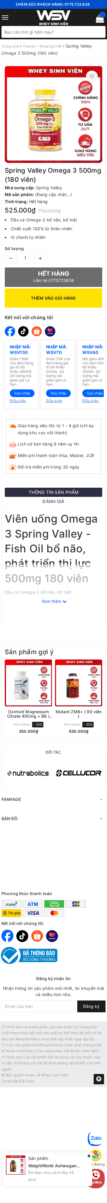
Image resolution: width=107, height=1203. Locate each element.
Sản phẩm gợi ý (29, 652)
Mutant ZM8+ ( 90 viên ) (79, 714)
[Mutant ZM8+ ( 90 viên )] (78, 683)
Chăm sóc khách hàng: (53, 4)
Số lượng (14, 248)
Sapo (29, 1081)
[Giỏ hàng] (98, 19)
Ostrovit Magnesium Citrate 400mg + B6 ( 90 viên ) (28, 714)
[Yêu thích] (92, 76)
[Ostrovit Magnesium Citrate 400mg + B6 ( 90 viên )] (28, 683)
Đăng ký (91, 1006)
